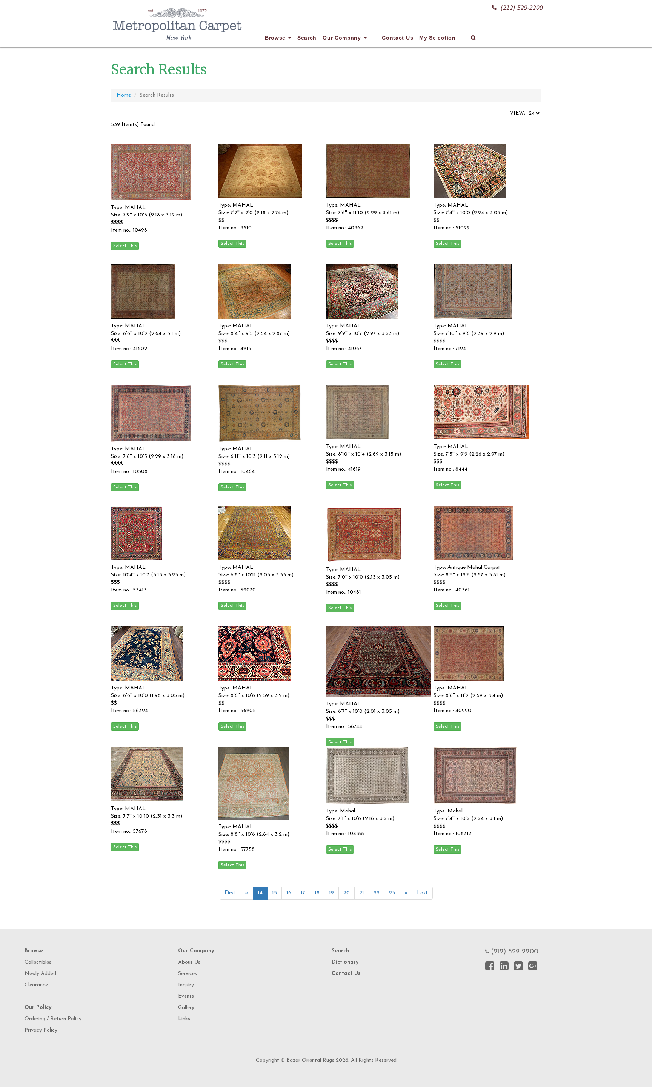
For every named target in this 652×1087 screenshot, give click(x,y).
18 (317, 893)
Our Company (343, 38)
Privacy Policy (41, 1030)
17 (303, 893)
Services (187, 973)
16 (288, 893)
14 (260, 893)
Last (422, 893)
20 (346, 893)
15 (274, 893)
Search (307, 38)
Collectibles (38, 962)
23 (392, 893)
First (230, 893)
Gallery (186, 1007)
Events (186, 996)
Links (184, 1019)
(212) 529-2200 (522, 7)
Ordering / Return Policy (53, 1019)
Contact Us (397, 38)
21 (361, 893)
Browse (276, 38)
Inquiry (186, 985)
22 (377, 893)
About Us (189, 962)
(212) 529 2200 (514, 952)
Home (124, 95)
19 (331, 893)
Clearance (36, 985)
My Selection (437, 38)
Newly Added (40, 973)
